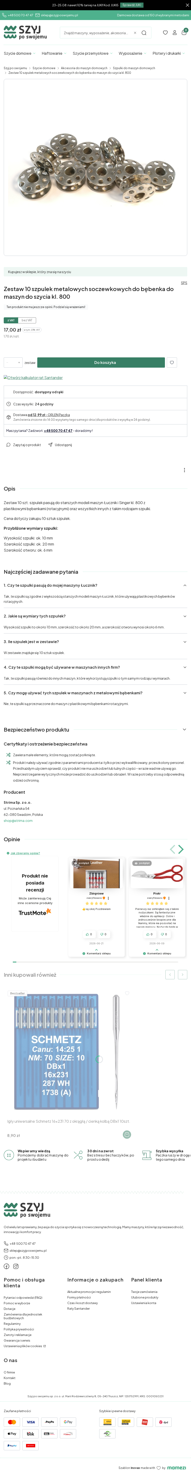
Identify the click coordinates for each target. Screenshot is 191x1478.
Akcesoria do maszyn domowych (84, 68)
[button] (143, 32)
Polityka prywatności (19, 1329)
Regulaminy (12, 1323)
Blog (7, 1383)
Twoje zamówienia (144, 1292)
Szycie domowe (44, 68)
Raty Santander (78, 1308)
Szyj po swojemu (15, 68)
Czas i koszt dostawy (82, 1303)
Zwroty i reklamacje (17, 1335)
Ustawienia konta (143, 1303)
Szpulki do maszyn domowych (134, 68)
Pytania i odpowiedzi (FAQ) (23, 1297)
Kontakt (9, 1378)
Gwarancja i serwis (17, 1340)
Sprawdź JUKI (132, 5)
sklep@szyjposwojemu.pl (59, 15)
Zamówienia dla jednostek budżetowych (23, 1316)
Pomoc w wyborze (17, 1303)
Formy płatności (79, 1297)
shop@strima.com (18, 820)
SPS (184, 283)
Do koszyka (105, 362)
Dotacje (9, 1309)
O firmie (9, 1372)
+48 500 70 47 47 (20, 15)
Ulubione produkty (144, 1297)
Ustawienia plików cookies (23, 1346)
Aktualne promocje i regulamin (89, 1292)
